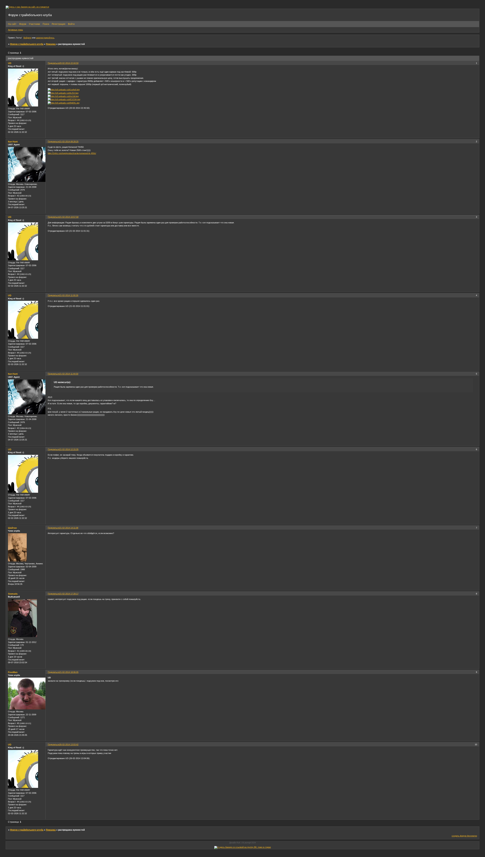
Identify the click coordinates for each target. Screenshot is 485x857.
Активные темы (15, 30)
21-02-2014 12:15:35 (68, 449)
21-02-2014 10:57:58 (68, 217)
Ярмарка (51, 44)
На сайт (12, 24)
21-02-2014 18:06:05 (68, 672)
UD (9, 63)
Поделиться (53, 63)
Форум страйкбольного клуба (26, 44)
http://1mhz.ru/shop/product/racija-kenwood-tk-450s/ (72, 153)
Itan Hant (13, 141)
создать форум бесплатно (464, 836)
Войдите (27, 38)
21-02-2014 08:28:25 (68, 141)
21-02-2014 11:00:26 (68, 295)
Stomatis (13, 594)
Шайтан (12, 528)
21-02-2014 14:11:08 (68, 528)
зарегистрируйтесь (45, 38)
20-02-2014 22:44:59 (68, 63)
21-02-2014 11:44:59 (68, 374)
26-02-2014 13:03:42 (68, 744)
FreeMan (12, 672)
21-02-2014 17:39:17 (68, 594)
